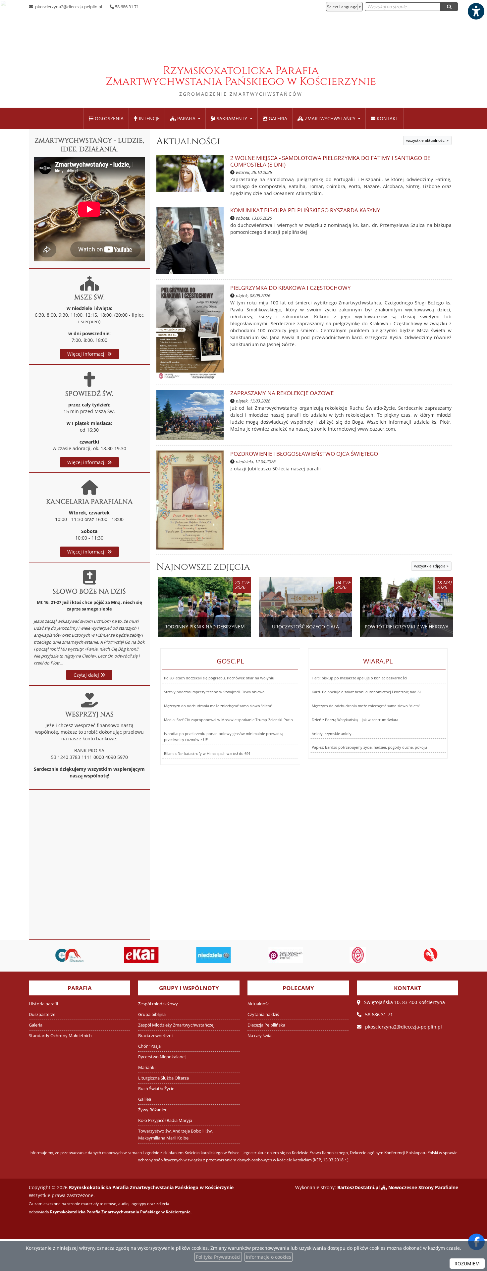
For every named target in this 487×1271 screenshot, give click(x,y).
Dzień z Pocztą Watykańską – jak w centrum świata (355, 719)
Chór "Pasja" (150, 1046)
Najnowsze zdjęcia (203, 567)
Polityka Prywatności (218, 1257)
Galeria (277, 118)
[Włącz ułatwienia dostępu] (476, 11)
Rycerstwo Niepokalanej (162, 1057)
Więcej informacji (87, 354)
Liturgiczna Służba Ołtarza (163, 1078)
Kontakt (386, 118)
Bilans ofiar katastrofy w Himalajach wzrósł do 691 (207, 753)
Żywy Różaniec (152, 1110)
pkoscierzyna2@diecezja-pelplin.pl (68, 7)
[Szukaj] (449, 6)
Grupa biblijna (152, 1014)
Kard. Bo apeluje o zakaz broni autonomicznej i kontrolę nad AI (366, 691)
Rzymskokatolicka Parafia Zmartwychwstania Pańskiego (241, 80)
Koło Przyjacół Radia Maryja (165, 1120)
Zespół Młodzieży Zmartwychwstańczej (176, 1025)
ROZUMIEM (467, 1263)
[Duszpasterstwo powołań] (424, 955)
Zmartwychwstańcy (330, 118)
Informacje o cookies (268, 1257)
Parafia (186, 118)
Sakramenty (231, 118)
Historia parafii (43, 1004)
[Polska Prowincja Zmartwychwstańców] (351, 955)
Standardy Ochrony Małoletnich (60, 1035)
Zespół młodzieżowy (158, 1004)
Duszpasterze (42, 1014)
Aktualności (188, 141)
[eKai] (135, 955)
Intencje (148, 118)
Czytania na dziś (263, 1014)
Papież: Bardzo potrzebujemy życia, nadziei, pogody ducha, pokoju (369, 747)
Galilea (144, 1099)
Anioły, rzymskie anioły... (333, 733)
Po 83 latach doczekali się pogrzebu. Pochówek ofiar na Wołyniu (219, 677)
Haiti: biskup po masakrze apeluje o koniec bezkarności (359, 677)
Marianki (146, 1067)
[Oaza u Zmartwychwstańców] (63, 955)
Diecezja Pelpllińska (266, 1025)
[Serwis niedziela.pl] (207, 955)
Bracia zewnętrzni (155, 1035)
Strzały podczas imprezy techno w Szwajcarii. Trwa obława (214, 691)
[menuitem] (106, 118)
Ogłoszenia (108, 118)
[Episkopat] (279, 955)
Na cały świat (260, 1035)
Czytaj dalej (87, 675)
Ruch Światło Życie (156, 1088)
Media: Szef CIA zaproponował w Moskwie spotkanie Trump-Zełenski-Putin (228, 719)
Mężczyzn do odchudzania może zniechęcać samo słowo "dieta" (218, 705)
